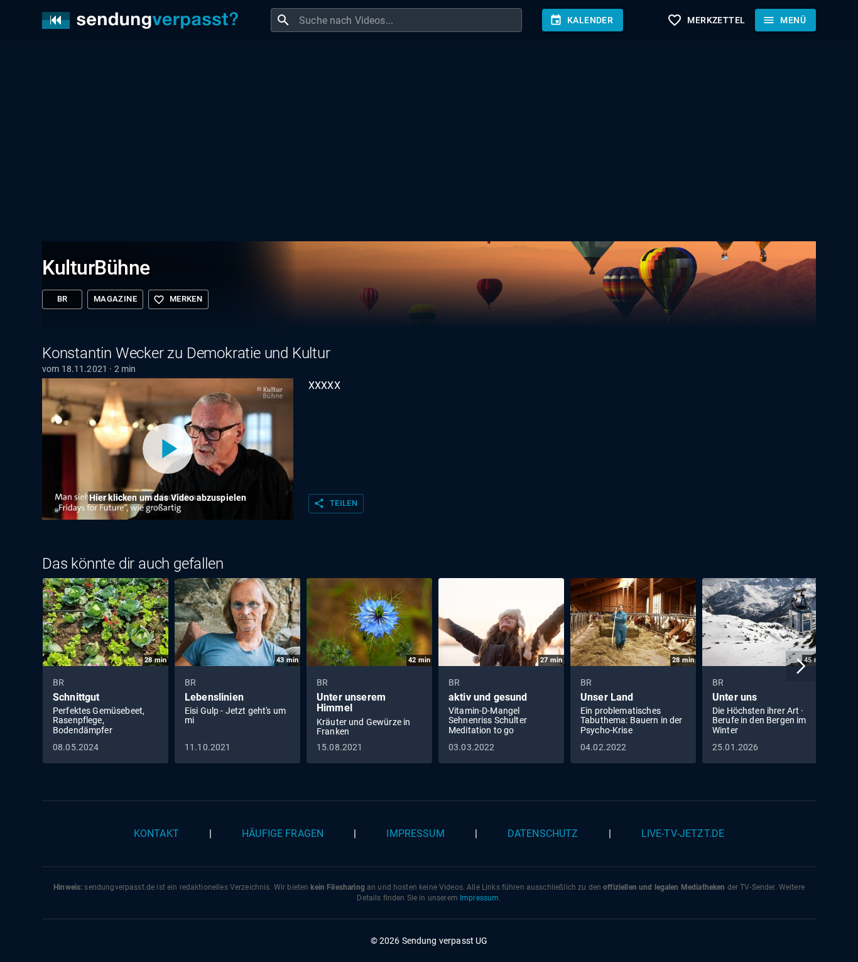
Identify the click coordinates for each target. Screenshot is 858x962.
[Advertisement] (419, 143)
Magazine (115, 298)
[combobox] (409, 20)
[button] (801, 666)
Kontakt (156, 833)
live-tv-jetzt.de (682, 833)
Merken (177, 299)
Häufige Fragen (282, 833)
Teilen (335, 503)
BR (62, 298)
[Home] (143, 20)
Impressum (415, 833)
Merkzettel (706, 20)
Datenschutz (543, 833)
